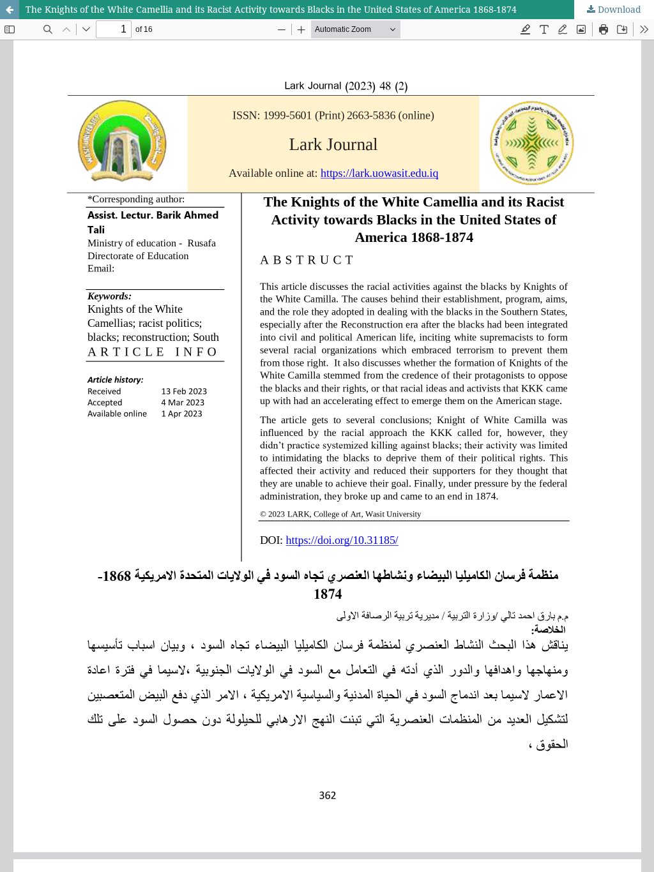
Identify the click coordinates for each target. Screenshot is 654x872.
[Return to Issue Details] (9, 9)
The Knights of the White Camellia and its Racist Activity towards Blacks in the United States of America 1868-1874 (271, 9)
